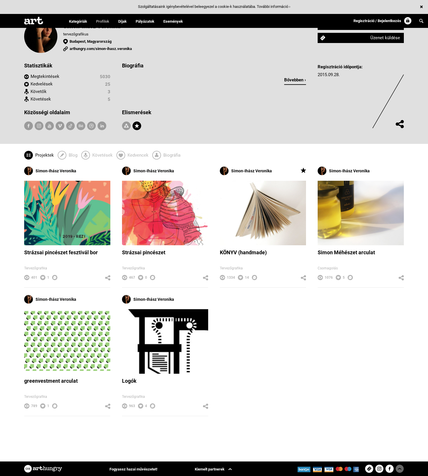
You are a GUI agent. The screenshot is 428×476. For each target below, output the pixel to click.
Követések (41, 99)
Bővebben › (295, 80)
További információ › (273, 6)
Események (173, 21)
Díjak (122, 21)
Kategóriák (78, 21)
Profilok (102, 21)
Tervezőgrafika (35, 268)
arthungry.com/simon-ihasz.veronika (101, 48)
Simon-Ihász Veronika (56, 171)
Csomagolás (328, 268)
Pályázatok (145, 21)
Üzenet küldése (385, 37)
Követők (39, 91)
